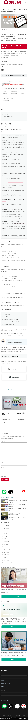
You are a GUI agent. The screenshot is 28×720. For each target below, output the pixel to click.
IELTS (5, 525)
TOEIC (5, 539)
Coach (2, 680)
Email (2, 462)
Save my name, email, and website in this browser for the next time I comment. (14, 475)
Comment (3, 441)
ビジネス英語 (6, 560)
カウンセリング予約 (14, 596)
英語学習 (5, 557)
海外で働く (6, 546)
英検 (5, 536)
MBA (5, 544)
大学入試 (5, 552)
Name (2, 457)
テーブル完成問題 (13, 356)
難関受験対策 (6, 554)
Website (2, 467)
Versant (5, 541)
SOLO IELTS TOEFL (5, 32)
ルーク (13, 32)
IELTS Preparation (5, 694)
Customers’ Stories (5, 683)
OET (5, 531)
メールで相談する (15, 369)
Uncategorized (7, 562)
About (2, 674)
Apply (2, 686)
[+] (14, 403)
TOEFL (5, 528)
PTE (5, 533)
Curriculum (3, 677)
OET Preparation (5, 700)
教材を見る (14, 659)
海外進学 (5, 549)
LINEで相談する (15, 377)
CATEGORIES (5, 523)
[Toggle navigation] (25, 2)
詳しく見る (14, 627)
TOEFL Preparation (5, 697)
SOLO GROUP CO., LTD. (12, 715)
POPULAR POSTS (7, 497)
